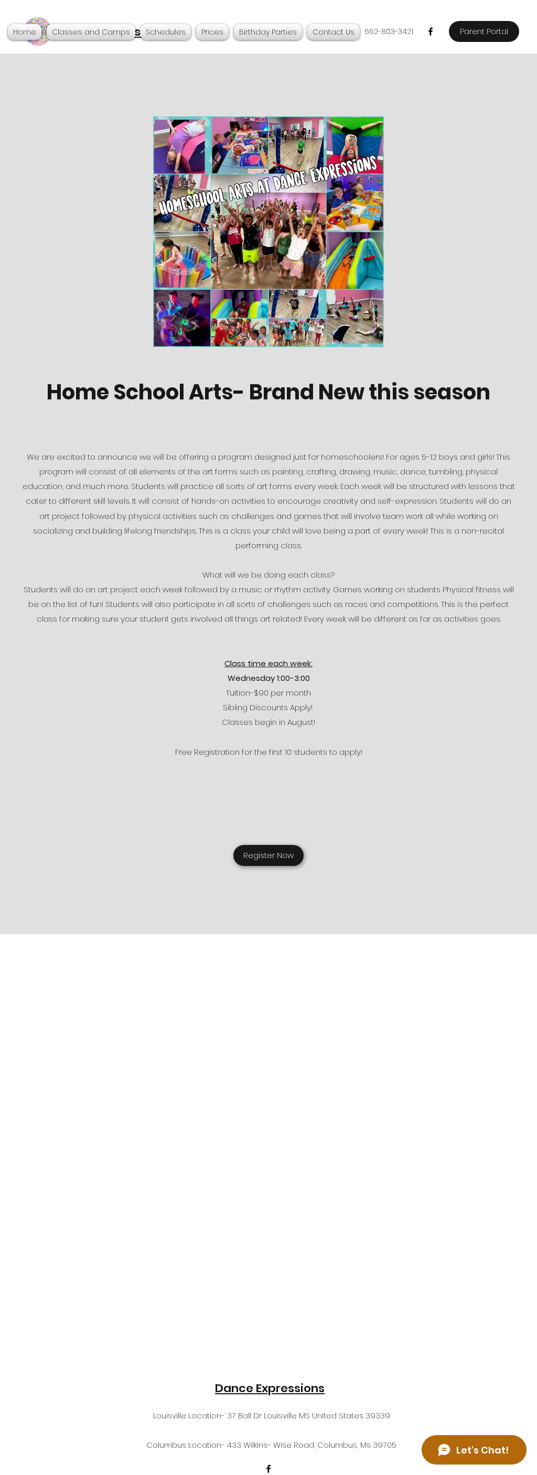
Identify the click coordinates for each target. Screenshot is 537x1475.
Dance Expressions (270, 1388)
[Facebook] (430, 31)
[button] (91, 32)
